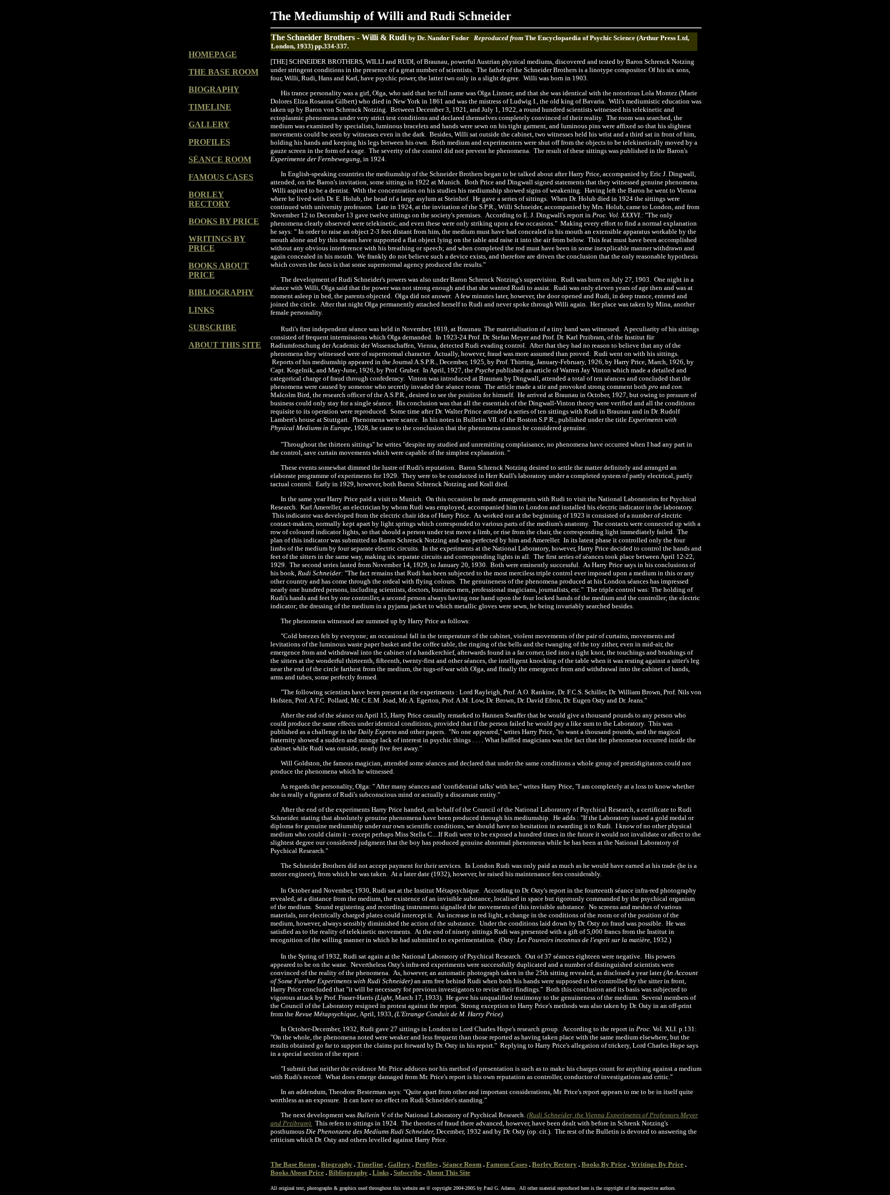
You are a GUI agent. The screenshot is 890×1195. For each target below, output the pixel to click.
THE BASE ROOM (224, 71)
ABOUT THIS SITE (225, 344)
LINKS (201, 309)
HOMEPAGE (213, 54)
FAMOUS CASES (221, 177)
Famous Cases (506, 1164)
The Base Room (293, 1164)
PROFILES (209, 142)
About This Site (448, 1172)
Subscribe (407, 1172)
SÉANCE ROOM (220, 159)
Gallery (399, 1164)
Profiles (426, 1164)
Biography (336, 1164)
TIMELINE (210, 107)
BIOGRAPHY (214, 89)
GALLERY (209, 124)
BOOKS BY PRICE (224, 221)
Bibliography (348, 1172)
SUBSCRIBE (212, 327)
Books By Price (603, 1164)
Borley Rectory (554, 1164)
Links (380, 1172)
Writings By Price (657, 1164)
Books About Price (297, 1172)
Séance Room (462, 1164)
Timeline (370, 1164)
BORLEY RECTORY (209, 199)
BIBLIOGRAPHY (221, 292)
